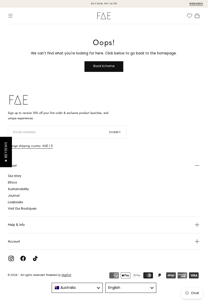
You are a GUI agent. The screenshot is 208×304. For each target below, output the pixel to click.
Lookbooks (15, 202)
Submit (115, 132)
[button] (10, 15)
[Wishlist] (189, 16)
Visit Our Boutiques (22, 209)
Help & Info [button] (16, 224)
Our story (14, 176)
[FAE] (18, 99)
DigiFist (66, 275)
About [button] (12, 165)
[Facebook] (23, 258)
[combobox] (77, 288)
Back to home (103, 66)
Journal (14, 196)
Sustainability (18, 189)
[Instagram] (11, 258)
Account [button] (14, 241)
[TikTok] (35, 258)
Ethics (12, 182)
